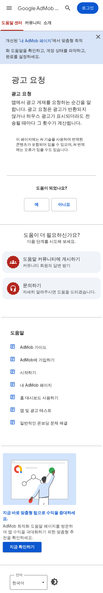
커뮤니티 (33, 22)
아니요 (64, 204)
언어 (19, 575)
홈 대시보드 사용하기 (39, 397)
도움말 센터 (11, 22)
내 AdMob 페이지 (36, 40)
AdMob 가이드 (33, 347)
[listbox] (28, 582)
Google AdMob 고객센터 (39, 8)
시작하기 (28, 372)
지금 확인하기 (22, 546)
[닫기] (98, 37)
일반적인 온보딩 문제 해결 (44, 423)
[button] (9, 8)
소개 (47, 22)
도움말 (17, 333)
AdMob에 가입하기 (37, 360)
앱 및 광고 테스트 (36, 410)
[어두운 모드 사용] (54, 582)
